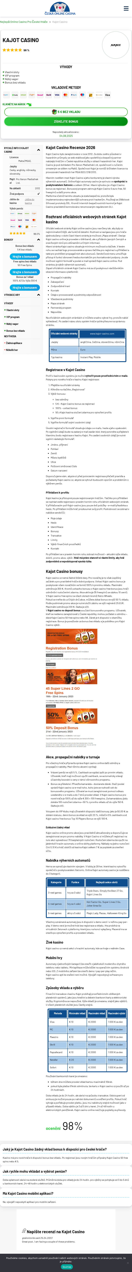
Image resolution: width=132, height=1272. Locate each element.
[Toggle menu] (126, 8)
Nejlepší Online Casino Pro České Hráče (24, 21)
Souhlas (67, 1266)
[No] (127, 1263)
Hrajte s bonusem (25, 256)
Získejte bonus (66, 121)
